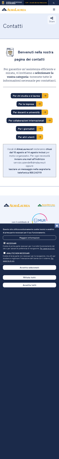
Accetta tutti (29, 284)
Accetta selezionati (29, 267)
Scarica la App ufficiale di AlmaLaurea (14, 2)
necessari (11, 243)
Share (52, 21)
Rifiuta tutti (29, 277)
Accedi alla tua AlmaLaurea (38, 3)
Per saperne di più (47, 248)
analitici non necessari (18, 253)
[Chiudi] (57, 226)
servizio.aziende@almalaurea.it (30, 162)
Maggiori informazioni (29, 237)
